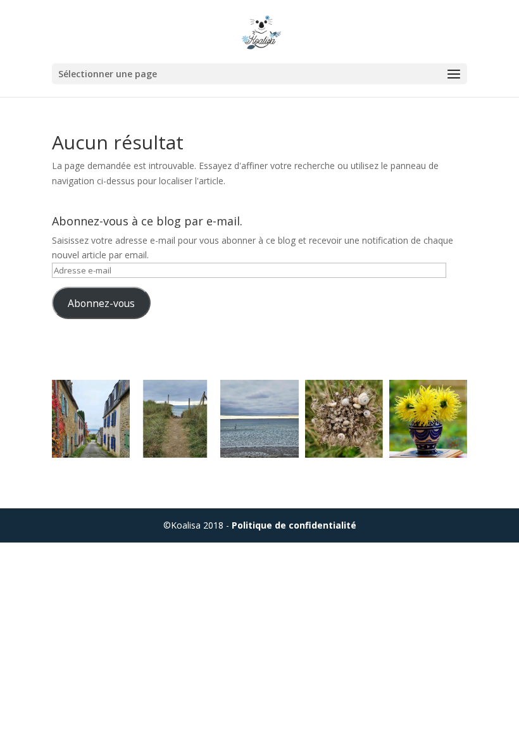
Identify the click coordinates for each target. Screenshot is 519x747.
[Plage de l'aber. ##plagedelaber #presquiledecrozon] (175, 419)
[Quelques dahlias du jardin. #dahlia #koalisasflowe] (428, 419)
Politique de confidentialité (294, 525)
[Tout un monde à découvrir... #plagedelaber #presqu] (344, 419)
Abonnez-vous (101, 303)
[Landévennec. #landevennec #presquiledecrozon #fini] (91, 419)
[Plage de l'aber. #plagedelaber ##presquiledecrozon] (259, 419)
